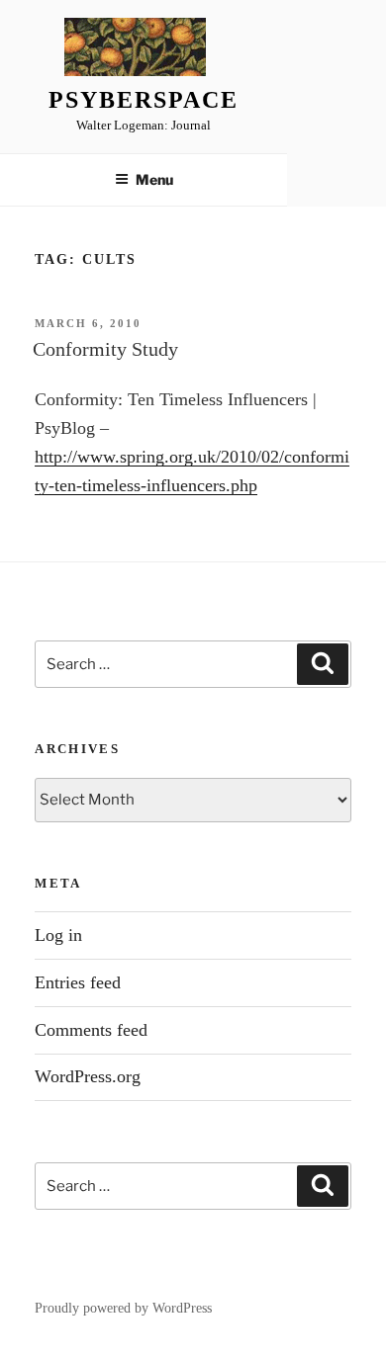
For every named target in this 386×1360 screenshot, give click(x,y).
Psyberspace (143, 100)
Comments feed (91, 1030)
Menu (154, 179)
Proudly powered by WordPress (123, 1308)
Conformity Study (105, 349)
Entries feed (78, 982)
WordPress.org (88, 1076)
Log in (58, 935)
